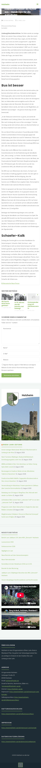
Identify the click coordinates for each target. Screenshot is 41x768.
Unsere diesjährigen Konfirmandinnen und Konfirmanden (19, 580)
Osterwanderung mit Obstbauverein (33, 305)
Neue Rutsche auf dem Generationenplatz (14, 555)
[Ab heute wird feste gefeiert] (7, 296)
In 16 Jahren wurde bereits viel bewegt (19, 305)
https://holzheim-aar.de (14, 689)
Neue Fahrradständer (8, 559)
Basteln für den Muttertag (9, 568)
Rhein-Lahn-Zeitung (12, 445)
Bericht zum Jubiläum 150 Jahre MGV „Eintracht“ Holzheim (20, 538)
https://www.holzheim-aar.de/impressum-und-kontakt (18, 728)
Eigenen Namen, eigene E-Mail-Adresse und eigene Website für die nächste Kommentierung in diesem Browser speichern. (18, 367)
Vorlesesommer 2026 (8, 546)
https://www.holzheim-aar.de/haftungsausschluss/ (17, 714)
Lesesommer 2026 (7, 542)
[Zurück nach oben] (20, 765)
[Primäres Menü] (37, 4)
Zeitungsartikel (8, 20)
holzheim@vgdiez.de (12, 681)
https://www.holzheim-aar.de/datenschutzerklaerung (18, 742)
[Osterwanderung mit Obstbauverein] (33, 297)
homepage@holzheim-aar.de (11, 686)
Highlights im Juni (7, 551)
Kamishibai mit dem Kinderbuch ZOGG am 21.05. (16, 564)
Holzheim (5, 4)
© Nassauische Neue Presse (10, 283)
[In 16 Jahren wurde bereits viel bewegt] (20, 297)
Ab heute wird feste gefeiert (5, 303)
